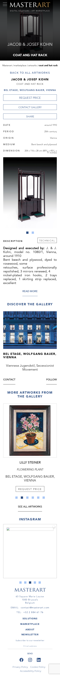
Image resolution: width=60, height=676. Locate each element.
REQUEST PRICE (30, 98)
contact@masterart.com (35, 607)
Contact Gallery (30, 107)
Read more (30, 291)
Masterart (7, 65)
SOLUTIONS (30, 618)
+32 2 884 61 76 (33, 612)
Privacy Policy (20, 667)
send (30, 653)
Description (13, 241)
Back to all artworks (30, 72)
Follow (51, 379)
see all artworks (30, 507)
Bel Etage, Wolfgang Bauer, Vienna (30, 90)
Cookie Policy (37, 667)
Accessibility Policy (30, 671)
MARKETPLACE (30, 624)
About (29, 629)
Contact (9, 379)
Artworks (32, 65)
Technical (47, 240)
